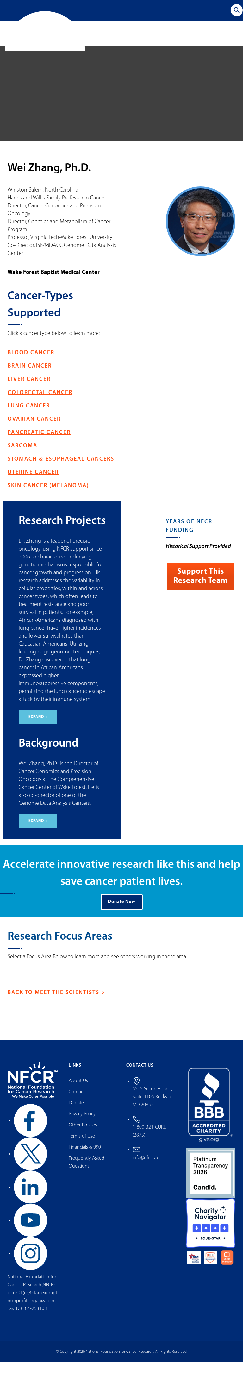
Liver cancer (29, 391)
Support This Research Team (200, 588)
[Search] (236, 10)
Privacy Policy (82, 1126)
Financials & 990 (85, 1159)
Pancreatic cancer (39, 445)
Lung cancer (29, 418)
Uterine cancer (33, 485)
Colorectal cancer (40, 405)
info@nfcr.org (146, 1169)
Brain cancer (30, 378)
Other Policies (83, 1137)
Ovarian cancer (34, 431)
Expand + (37, 729)
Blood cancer (31, 365)
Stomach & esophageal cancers (61, 471)
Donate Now (121, 913)
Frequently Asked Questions (86, 1174)
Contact (77, 1103)
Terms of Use (82, 1148)
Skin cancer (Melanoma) (48, 498)
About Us (78, 1092)
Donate (76, 1115)
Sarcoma (22, 458)
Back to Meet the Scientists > (56, 1005)
